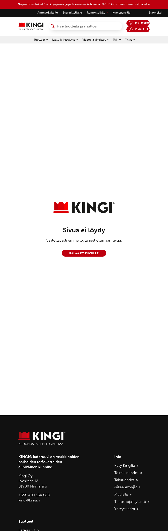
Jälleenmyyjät (125, 487)
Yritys (128, 39)
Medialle (121, 494)
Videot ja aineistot (94, 39)
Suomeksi (155, 12)
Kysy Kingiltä (124, 465)
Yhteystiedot (124, 509)
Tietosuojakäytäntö (130, 501)
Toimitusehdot (126, 472)
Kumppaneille (121, 12)
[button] (52, 26)
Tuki (115, 39)
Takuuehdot (124, 480)
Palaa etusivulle (84, 253)
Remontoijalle (96, 12)
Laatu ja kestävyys (63, 39)
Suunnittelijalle (72, 12)
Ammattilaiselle (47, 12)
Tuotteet (39, 39)
